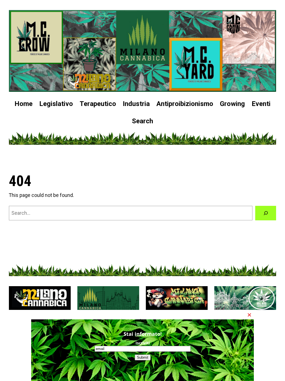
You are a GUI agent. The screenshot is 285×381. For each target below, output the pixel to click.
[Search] (265, 213)
